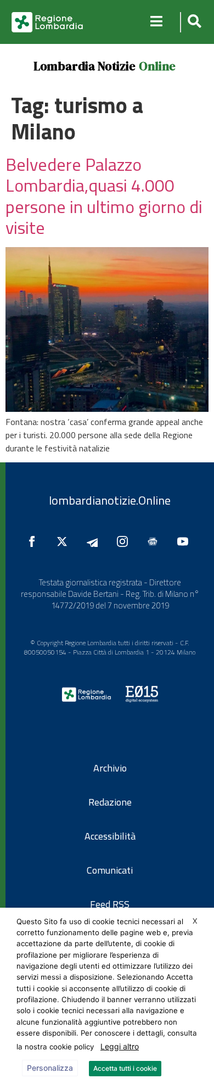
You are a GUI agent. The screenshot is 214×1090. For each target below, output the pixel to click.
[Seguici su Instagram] (125, 541)
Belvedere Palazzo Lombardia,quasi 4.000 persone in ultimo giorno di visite (103, 196)
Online (157, 66)
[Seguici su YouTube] (185, 541)
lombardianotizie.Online (110, 500)
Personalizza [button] (50, 1067)
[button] (193, 22)
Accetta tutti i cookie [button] (125, 1068)
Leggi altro (119, 1046)
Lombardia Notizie (84, 66)
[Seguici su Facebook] (34, 541)
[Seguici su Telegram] (95, 541)
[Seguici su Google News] (155, 541)
